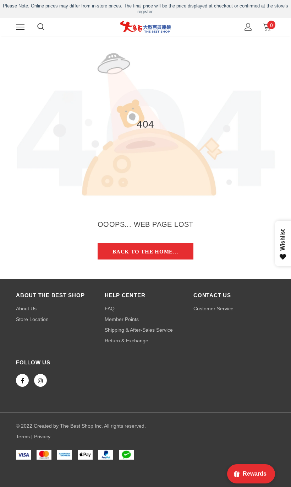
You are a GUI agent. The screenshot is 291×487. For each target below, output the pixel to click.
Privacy (42, 436)
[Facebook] (22, 380)
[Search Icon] (40, 27)
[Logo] (145, 27)
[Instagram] (40, 380)
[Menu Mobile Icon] (20, 27)
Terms (23, 436)
